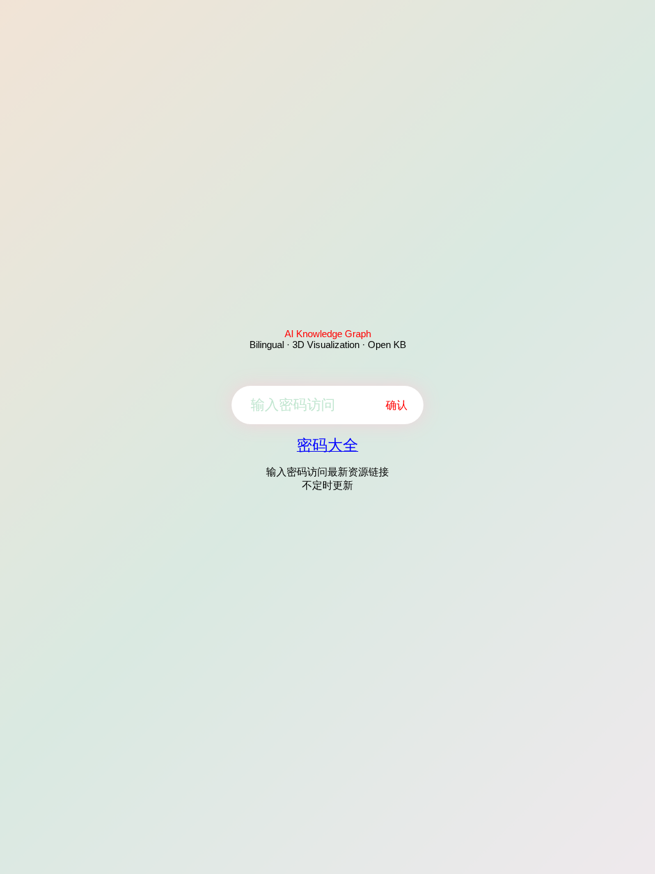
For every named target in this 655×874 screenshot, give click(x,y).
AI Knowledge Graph (328, 333)
